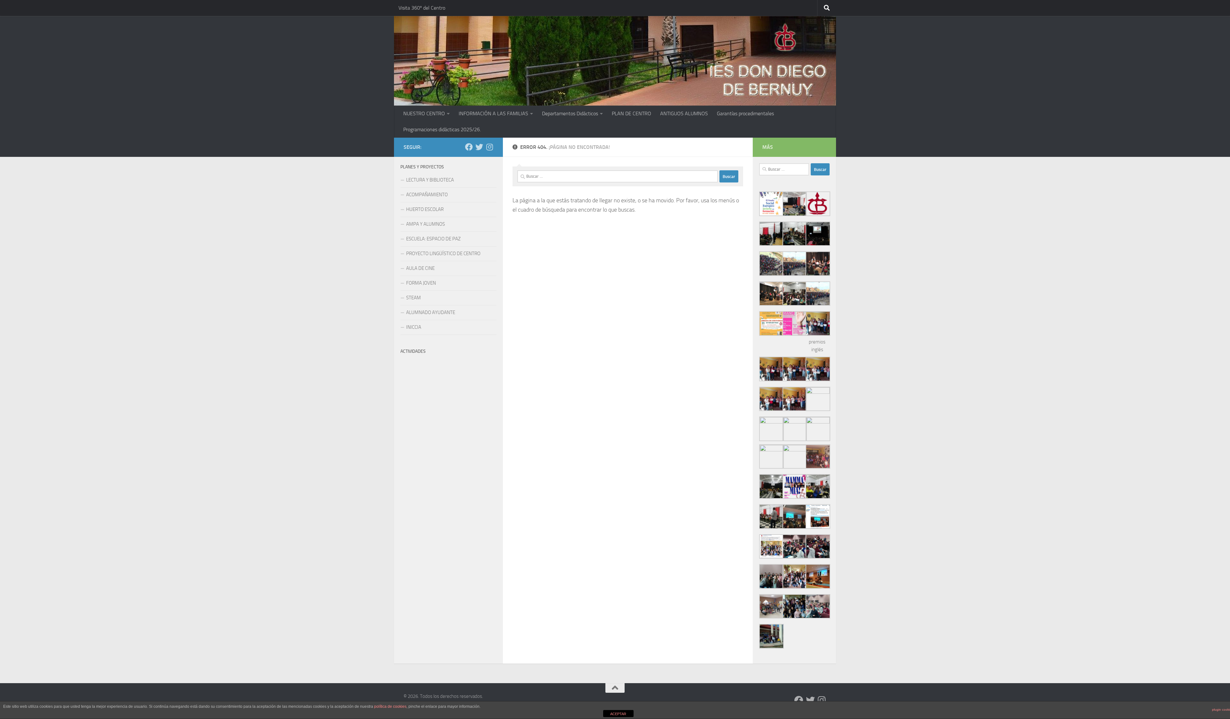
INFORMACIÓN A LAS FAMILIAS (493, 113)
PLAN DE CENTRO (631, 113)
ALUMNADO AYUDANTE (430, 312)
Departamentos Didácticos (570, 113)
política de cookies (390, 706)
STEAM (413, 298)
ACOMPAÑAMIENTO (427, 195)
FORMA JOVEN (421, 283)
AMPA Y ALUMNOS (425, 224)
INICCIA (413, 327)
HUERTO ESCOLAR (425, 209)
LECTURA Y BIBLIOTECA (430, 180)
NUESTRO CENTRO (424, 113)
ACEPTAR (618, 714)
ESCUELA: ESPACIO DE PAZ (433, 239)
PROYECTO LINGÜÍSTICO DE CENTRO (443, 253)
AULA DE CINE (420, 268)
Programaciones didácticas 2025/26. (442, 129)
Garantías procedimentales (745, 113)
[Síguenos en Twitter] (479, 147)
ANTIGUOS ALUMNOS (684, 113)
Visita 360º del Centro (421, 8)
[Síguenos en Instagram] (489, 147)
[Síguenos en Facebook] (469, 147)
